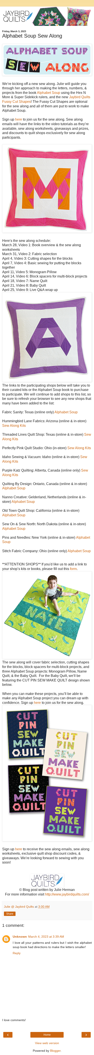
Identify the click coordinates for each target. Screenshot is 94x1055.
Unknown (20, 936)
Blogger (55, 1050)
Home (47, 1034)
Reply (17, 953)
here (18, 119)
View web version (47, 1043)
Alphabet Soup (48, 93)
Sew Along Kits (14, 425)
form (73, 569)
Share (9, 913)
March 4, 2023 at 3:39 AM (46, 936)
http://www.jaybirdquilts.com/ (67, 894)
